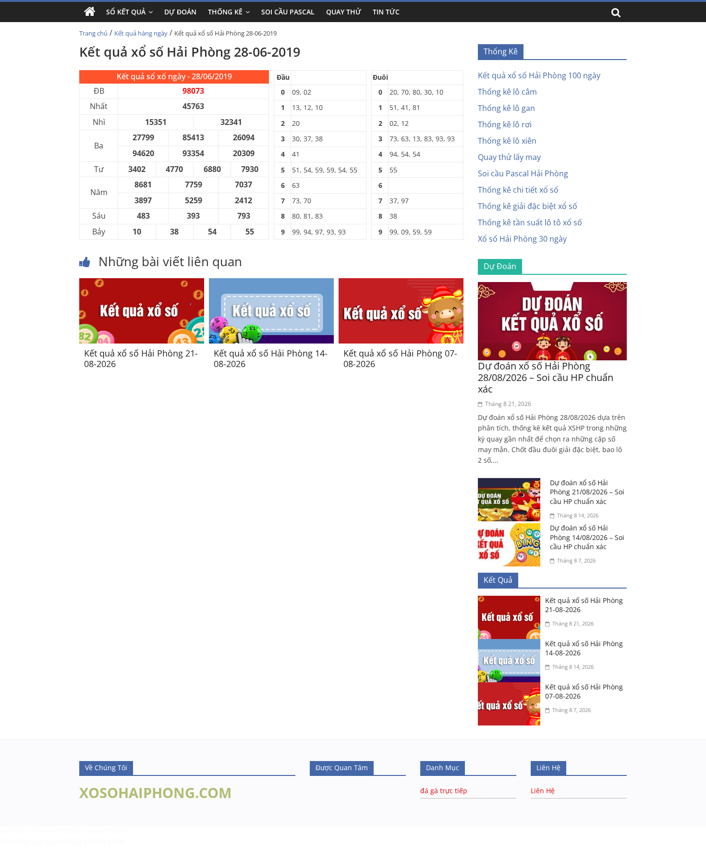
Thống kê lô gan (506, 108)
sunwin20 (63, 841)
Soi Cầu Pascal (288, 11)
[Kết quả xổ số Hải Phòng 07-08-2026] (401, 284)
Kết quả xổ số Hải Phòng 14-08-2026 (271, 358)
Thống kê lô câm (507, 91)
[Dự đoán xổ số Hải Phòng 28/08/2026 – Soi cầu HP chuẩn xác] (552, 288)
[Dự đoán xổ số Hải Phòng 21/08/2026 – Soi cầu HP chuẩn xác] (511, 484)
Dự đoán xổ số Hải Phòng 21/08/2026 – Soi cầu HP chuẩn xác (587, 492)
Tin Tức (386, 11)
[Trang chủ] (89, 12)
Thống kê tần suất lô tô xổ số (530, 222)
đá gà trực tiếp (443, 790)
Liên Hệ (543, 790)
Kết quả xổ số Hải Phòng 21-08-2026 (141, 358)
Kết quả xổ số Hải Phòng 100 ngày (539, 75)
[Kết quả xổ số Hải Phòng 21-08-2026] (141, 284)
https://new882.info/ (96, 831)
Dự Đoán (180, 11)
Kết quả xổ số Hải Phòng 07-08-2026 (400, 358)
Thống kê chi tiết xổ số (518, 189)
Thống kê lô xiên (507, 140)
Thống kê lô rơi (505, 124)
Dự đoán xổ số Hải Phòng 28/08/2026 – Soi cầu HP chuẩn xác (545, 377)
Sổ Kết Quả (126, 11)
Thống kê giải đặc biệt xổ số (527, 206)
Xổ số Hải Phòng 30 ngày (522, 239)
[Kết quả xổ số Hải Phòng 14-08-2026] (271, 284)
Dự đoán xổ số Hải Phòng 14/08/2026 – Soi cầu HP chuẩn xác (587, 537)
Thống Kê (225, 11)
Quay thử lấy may (509, 157)
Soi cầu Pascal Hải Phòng (523, 173)
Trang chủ (93, 33)
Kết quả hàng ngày (141, 33)
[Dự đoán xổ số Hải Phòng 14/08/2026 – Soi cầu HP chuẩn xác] (511, 529)
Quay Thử (343, 11)
